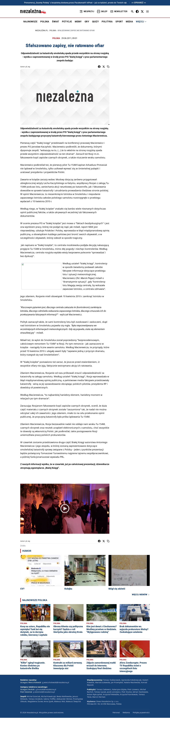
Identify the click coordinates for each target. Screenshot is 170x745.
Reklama (126, 712)
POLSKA (44, 21)
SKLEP (104, 11)
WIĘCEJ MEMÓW (139, 594)
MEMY (78, 21)
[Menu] (147, 11)
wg (29, 67)
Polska (53, 30)
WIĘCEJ (140, 21)
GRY (87, 21)
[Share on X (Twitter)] (103, 66)
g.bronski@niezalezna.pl (46, 689)
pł (26, 67)
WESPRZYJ (89, 11)
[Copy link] (108, 66)
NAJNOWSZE (30, 21)
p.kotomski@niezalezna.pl (44, 692)
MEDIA (129, 21)
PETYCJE (67, 21)
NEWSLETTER (120, 11)
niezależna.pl (41, 30)
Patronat (116, 712)
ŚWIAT (55, 21)
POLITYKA (107, 21)
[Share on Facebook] (99, 66)
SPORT (119, 21)
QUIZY (95, 21)
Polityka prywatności (141, 712)
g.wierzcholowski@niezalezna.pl (55, 682)
